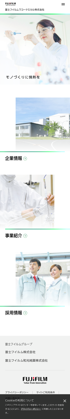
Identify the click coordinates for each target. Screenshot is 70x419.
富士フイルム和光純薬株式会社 (26, 360)
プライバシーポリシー (31, 409)
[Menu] (63, 4)
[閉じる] (64, 400)
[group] (35, 49)
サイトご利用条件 (45, 392)
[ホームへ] (28, 8)
